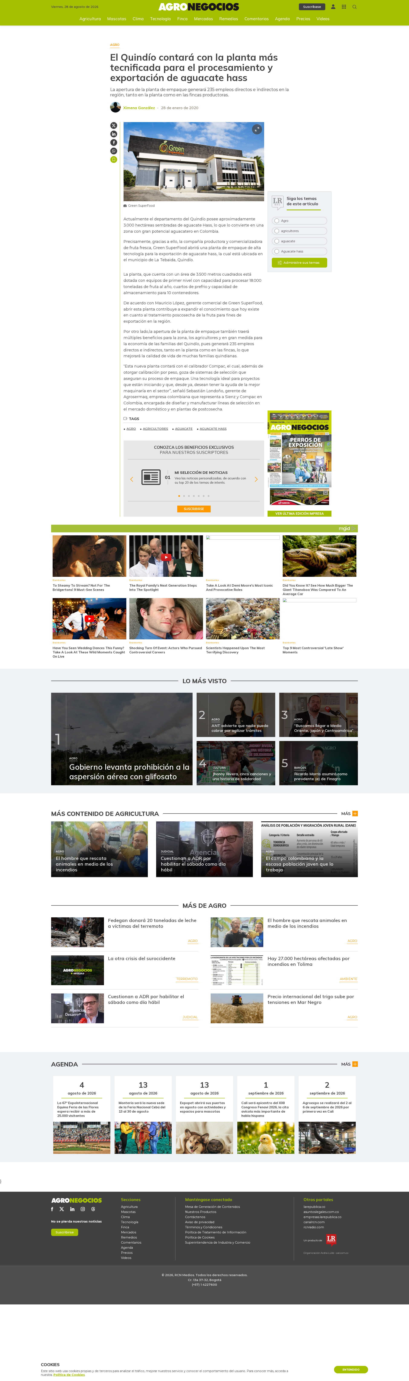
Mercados (203, 18)
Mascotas (116, 18)
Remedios (228, 18)
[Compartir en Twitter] (113, 125)
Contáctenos (195, 1217)
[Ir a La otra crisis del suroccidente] (77, 970)
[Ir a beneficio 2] (184, 496)
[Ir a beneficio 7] (208, 496)
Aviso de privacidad (199, 1222)
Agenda (282, 18)
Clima (138, 18)
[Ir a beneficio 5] (199, 496)
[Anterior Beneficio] (131, 479)
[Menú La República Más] (344, 6)
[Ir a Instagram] (83, 1209)
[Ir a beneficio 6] (203, 496)
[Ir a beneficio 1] (179, 496)
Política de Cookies (200, 1237)
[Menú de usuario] (333, 6)
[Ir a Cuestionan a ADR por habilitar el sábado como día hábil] (77, 1008)
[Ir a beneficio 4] (194, 496)
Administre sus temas (302, 263)
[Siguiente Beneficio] (256, 479)
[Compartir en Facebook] (113, 142)
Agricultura (90, 18)
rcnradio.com (314, 1227)
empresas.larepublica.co (322, 1217)
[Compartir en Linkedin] (113, 134)
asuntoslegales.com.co (321, 1212)
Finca (182, 18)
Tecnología (160, 18)
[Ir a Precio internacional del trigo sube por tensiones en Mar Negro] (237, 1008)
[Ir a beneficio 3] (189, 496)
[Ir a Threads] (93, 1209)
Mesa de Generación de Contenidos (212, 1207)
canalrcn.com (314, 1222)
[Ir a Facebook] (52, 1209)
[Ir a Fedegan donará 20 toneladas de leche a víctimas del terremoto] (77, 932)
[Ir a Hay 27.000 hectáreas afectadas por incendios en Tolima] (237, 970)
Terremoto (187, 979)
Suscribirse (65, 1232)
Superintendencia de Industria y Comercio (217, 1242)
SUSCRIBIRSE (194, 509)
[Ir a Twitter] (61, 1209)
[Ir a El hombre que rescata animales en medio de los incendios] (237, 932)
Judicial (190, 1017)
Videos (323, 18)
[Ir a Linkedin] (72, 1209)
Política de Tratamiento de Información (215, 1232)
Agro (193, 941)
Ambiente (348, 979)
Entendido (351, 1369)
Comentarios (257, 18)
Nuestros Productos (200, 1212)
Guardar (113, 159)
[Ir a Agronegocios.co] (76, 1200)
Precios (303, 18)
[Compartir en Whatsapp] (113, 151)
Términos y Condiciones (203, 1227)
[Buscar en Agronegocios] (354, 7)
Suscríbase (312, 7)
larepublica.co (314, 1207)
